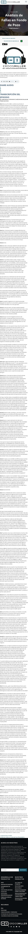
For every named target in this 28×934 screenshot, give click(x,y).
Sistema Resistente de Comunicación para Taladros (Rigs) (20, 895)
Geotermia (4, 891)
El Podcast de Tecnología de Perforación (11, 914)
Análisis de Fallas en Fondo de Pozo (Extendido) (12, 837)
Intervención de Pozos (6, 890)
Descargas (4, 910)
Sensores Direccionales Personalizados (21, 898)
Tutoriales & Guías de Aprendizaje (9, 916)
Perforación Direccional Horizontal (6, 894)
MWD (2, 882)
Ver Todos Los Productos (18, 883)
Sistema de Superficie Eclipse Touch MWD (20, 890)
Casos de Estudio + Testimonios (9, 912)
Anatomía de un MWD (6, 835)
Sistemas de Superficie (7, 884)
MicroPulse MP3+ (19, 886)
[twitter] (0, 89)
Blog (2, 908)
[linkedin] (0, 90)
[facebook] (0, 87)
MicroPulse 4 (18, 888)
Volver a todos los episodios (8, 38)
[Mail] (0, 92)
